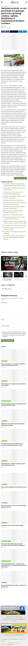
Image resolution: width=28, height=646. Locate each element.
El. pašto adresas (5, 326)
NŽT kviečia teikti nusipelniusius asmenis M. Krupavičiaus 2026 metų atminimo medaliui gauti (13, 544)
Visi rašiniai (15, 619)
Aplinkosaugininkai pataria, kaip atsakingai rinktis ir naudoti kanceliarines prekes (13, 404)
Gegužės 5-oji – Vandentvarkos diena (12, 215)
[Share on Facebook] (5, 31)
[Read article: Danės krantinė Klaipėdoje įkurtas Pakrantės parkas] (14, 479)
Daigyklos (7, 635)
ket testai (3, 633)
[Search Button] (26, 2)
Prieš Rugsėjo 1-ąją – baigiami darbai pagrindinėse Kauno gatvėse (13, 384)
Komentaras (4, 302)
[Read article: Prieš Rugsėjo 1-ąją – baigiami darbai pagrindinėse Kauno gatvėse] (14, 375)
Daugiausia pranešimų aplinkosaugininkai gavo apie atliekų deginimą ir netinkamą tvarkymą (14, 237)
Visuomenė (7, 618)
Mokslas (21, 618)
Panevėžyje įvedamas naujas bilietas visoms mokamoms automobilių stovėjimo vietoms (12, 444)
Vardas (3, 319)
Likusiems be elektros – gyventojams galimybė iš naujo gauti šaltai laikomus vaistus (13, 364)
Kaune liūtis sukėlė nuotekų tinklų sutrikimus (15, 225)
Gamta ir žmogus (8, 6)
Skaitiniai (5, 619)
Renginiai (10, 642)
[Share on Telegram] (23, 31)
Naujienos (8, 616)
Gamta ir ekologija (15, 6)
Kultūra (4, 582)
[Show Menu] (1, 2)
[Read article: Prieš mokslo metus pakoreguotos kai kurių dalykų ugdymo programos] (14, 497)
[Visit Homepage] (14, 2)
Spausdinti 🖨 (20, 179)
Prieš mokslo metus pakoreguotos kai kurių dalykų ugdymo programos (13, 506)
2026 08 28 (4, 367)
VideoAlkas (9, 619)
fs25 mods (8, 633)
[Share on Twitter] (14, 31)
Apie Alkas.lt (3, 644)
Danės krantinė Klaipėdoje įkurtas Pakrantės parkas (14, 487)
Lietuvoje (4, 361)
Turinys (19, 642)
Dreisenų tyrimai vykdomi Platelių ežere (13, 200)
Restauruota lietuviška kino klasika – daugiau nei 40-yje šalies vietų (14, 585)
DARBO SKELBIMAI (19, 635)
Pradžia (2, 6)
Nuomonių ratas (14, 616)
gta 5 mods (12, 635)
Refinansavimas (14, 633)
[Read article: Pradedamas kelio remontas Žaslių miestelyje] (14, 517)
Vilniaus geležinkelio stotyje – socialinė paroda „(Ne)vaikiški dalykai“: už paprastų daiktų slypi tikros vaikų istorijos (14, 565)
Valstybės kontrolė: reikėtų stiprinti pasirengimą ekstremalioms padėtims (12, 424)
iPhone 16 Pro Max (23, 633)
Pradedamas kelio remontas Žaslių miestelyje (12, 525)
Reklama (15, 642)
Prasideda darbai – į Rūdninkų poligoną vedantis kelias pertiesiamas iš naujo (13, 464)
